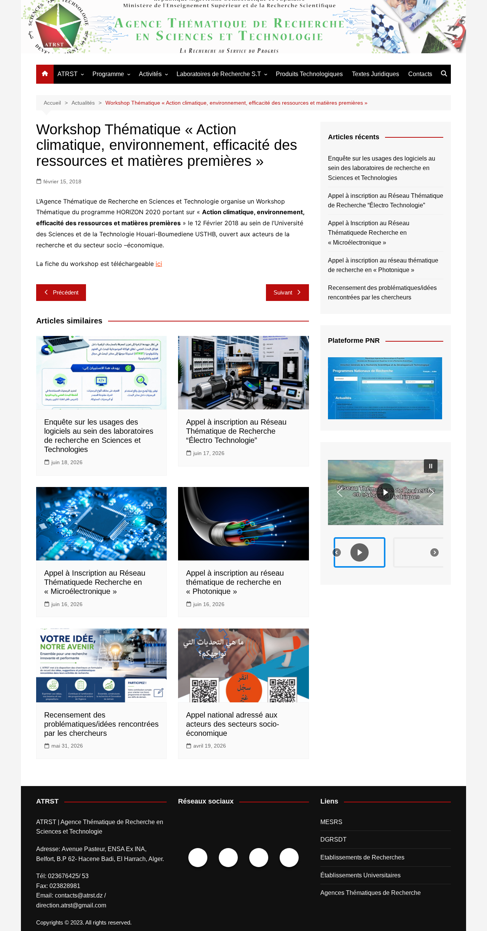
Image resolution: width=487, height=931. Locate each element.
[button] (385, 493)
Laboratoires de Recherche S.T (219, 74)
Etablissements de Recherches (362, 857)
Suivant (283, 292)
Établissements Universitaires (360, 875)
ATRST (67, 74)
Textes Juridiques (375, 74)
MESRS (331, 822)
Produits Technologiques (309, 74)
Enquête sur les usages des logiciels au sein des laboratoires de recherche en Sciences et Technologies (381, 168)
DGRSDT (333, 839)
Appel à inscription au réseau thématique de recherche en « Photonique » (235, 582)
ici (159, 263)
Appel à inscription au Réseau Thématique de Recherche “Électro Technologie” (236, 431)
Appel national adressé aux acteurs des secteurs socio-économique (232, 724)
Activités (150, 74)
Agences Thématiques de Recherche (370, 893)
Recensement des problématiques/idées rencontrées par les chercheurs (101, 724)
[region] (385, 513)
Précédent (65, 292)
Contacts (420, 74)
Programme (108, 74)
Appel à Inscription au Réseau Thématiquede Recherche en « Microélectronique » (94, 582)
